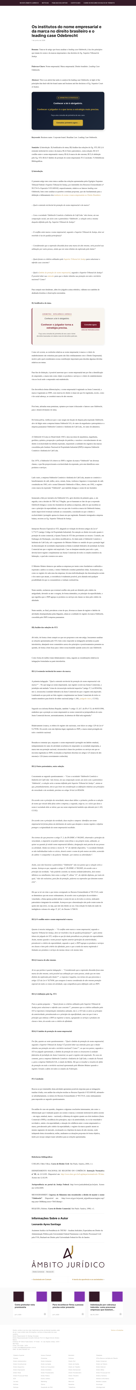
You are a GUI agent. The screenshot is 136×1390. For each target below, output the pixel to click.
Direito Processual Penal (20, 1375)
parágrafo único (86, 698)
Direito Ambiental (46, 1361)
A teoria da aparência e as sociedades (87, 1279)
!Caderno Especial (18, 1355)
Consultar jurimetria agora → (68, 123)
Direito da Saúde (46, 1364)
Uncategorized (100, 1387)
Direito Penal (17, 1372)
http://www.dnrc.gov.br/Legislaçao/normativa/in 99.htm (82, 1174)
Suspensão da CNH (47, 1387)
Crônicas (71, 1358)
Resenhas (71, 1384)
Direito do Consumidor (48, 1367)
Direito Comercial (38, 1272)
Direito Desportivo (18, 1367)
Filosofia (71, 1378)
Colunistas (44, 1358)
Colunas (15, 1358)
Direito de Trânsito (101, 1364)
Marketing (44, 1381)
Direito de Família (73, 1364)
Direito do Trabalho (74, 1367)
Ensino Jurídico (45, 1378)
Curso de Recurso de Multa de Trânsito (99, 3)
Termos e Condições (117, 1330)
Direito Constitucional (19, 1364)
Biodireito (71, 1355)
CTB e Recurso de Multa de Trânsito (107, 1358)
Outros (43, 1384)
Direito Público (45, 1375)
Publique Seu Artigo (60, 3)
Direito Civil (71, 1361)
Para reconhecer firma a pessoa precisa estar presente (68, 1306)
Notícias (45, 3)
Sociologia (99, 1384)
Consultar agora (90, 325)
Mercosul (71, 1381)
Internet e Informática (102, 1378)
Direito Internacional (74, 1370)
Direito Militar (100, 1370)
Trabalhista (71, 1387)
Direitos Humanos (101, 1375)
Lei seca (15, 1381)
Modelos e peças (101, 1381)
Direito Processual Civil (103, 1372)
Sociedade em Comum (42, 1279)
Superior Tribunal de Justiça (75, 259)
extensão (50, 276)
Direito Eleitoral (100, 1367)
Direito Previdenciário (47, 1372)
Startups (15, 1387)
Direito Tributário (73, 1375)
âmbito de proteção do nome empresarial (54, 273)
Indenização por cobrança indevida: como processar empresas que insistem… (103, 1307)
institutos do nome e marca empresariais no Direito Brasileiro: (77, 195)
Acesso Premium (46, 1355)
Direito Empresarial (19, 1370)
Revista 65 (49, 1272)
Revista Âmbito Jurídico (29, 3)
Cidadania (99, 1355)
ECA (14, 1378)
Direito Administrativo (19, 1361)
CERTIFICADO (75, 3)
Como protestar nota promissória (25, 1306)
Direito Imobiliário (46, 1370)
